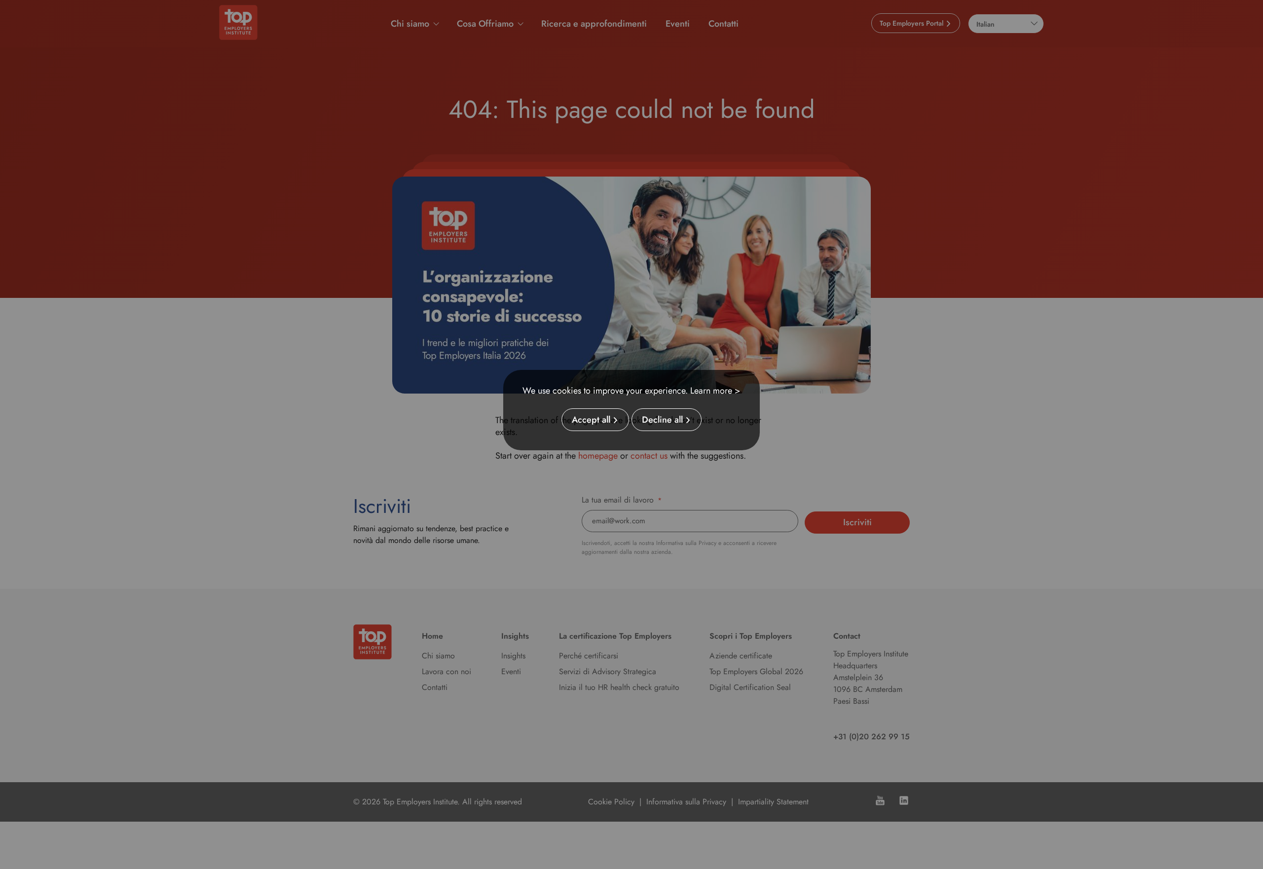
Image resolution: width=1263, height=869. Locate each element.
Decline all (662, 419)
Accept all (591, 419)
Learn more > (715, 390)
